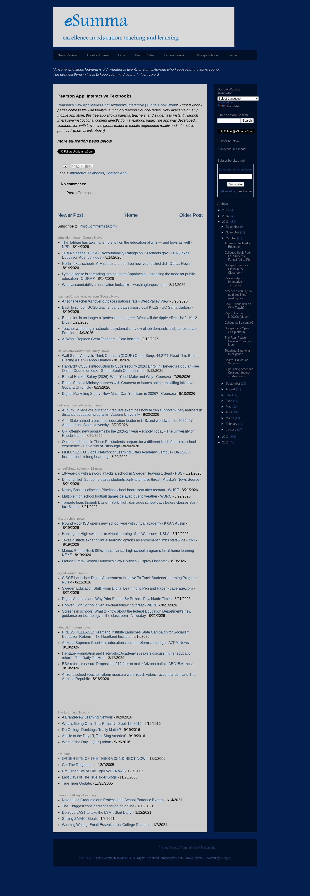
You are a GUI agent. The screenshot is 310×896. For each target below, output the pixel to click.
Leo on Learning (175, 55)
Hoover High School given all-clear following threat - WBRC (110, 605)
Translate (232, 106)
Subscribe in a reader (232, 149)
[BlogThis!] (78, 166)
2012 (225, 436)
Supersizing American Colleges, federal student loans (239, 372)
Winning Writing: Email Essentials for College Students (106, 825)
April (229, 412)
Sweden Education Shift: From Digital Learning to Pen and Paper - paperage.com (127, 588)
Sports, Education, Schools (237, 361)
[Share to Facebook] (86, 166)
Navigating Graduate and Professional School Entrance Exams (112, 800)
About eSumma (97, 55)
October (231, 238)
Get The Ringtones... (78, 765)
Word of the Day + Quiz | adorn (86, 742)
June (229, 401)
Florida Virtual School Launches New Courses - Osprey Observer (114, 561)
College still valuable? (239, 322)
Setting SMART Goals (80, 819)
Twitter (232, 55)
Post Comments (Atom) (98, 226)
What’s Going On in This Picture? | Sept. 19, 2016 (102, 724)
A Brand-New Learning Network (87, 717)
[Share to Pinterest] (91, 166)
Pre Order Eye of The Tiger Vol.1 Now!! (93, 771)
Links (122, 55)
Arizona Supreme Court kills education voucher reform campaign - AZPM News (125, 643)
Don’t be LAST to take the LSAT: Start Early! (97, 812)
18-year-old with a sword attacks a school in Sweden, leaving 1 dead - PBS (122, 473)
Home (131, 215)
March (230, 418)
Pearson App (116, 173)
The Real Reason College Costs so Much (238, 341)
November (233, 232)
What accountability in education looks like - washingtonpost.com (114, 285)
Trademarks (208, 847)
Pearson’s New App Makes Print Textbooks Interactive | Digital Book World (117, 105)
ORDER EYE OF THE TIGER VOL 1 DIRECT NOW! (104, 759)
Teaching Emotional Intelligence (238, 352)
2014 (225, 216)
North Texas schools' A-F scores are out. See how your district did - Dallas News (126, 263)
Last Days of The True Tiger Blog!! (89, 777)
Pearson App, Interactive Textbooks (233, 282)
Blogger (226, 858)
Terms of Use (189, 847)
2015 (225, 210)
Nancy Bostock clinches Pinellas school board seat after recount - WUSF (120, 490)
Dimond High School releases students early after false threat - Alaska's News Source (130, 479)
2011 (225, 442)
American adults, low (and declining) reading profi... (238, 294)
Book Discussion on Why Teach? (238, 305)
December (233, 226)
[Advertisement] (110, 695)
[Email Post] (64, 166)
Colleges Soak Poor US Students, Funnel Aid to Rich (238, 256)
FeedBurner (244, 191)
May (229, 406)
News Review (67, 55)
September (233, 383)
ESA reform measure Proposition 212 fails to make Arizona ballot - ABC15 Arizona (127, 664)
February (232, 423)
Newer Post (70, 215)
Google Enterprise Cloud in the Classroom (236, 269)
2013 (225, 221)
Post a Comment (79, 193)
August (231, 389)
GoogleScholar (207, 55)
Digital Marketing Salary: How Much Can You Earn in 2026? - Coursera (119, 393)
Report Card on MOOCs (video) (236, 315)
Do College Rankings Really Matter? (91, 730)
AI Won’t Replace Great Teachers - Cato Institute (101, 339)
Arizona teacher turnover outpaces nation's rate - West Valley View (115, 301)
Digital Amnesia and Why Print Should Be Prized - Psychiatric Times (117, 599)
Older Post (191, 215)
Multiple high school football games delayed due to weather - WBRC (117, 496)
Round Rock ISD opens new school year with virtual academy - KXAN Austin (123, 523)
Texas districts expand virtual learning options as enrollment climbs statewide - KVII (128, 540)
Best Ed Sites (144, 55)
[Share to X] (82, 166)
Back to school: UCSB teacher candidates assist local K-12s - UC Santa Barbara (126, 307)
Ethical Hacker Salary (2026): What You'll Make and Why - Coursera (116, 377)
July (229, 395)
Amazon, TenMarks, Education (238, 245)
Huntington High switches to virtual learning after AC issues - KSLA (116, 534)
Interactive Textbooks (87, 173)
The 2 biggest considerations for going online (98, 806)
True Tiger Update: (77, 783)
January (231, 429)
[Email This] (73, 166)
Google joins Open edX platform (237, 330)
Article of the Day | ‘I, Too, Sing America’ (94, 736)
